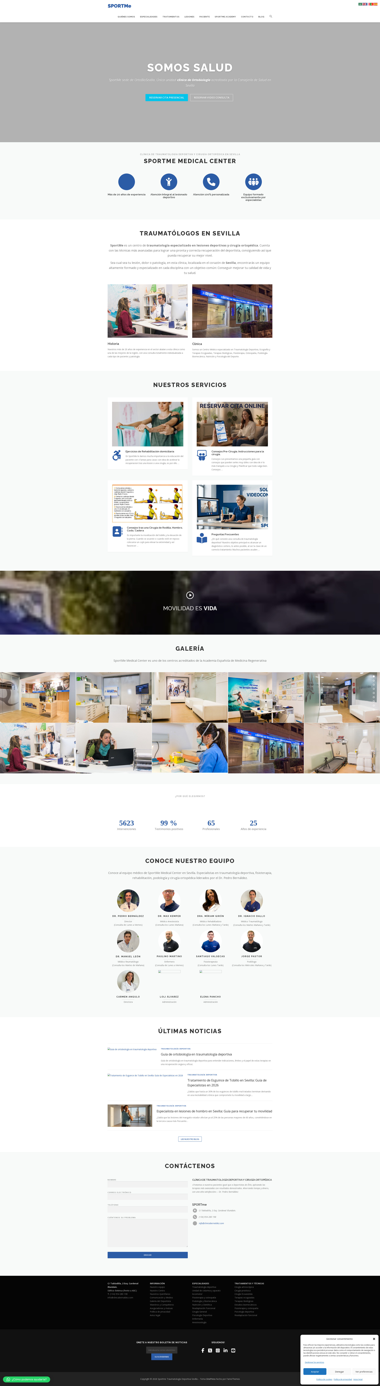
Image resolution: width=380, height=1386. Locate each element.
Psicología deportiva (244, 1311)
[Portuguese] (372, 4)
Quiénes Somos (126, 17)
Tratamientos (171, 17)
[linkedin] (225, 1350)
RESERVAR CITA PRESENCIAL (166, 97)
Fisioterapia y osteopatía (204, 1297)
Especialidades (148, 17)
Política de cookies (324, 1379)
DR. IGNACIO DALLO (251, 916)
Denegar (339, 1371)
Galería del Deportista (160, 1301)
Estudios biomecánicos (246, 1304)
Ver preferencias (364, 1371)
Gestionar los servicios (314, 1362)
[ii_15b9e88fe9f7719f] (266, 697)
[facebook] (202, 1350)
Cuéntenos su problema (122, 1217)
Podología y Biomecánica (204, 1301)
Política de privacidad (343, 1379)
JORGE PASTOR (251, 956)
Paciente (205, 17)
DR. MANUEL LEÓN (128, 956)
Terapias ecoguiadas (244, 1297)
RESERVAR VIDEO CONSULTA (211, 97)
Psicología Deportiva (202, 1315)
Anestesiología (199, 1322)
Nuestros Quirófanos (160, 1294)
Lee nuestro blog (190, 1139)
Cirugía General (199, 1311)
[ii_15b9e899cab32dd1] (114, 748)
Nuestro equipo (157, 1287)
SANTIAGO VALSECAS (210, 956)
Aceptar (315, 1371)
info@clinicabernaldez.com (211, 1223)
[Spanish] (376, 4)
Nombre (112, 1180)
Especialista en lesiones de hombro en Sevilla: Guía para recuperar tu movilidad (214, 1111)
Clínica (197, 344)
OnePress (211, 1379)
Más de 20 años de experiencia (126, 194)
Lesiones (189, 17)
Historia (113, 344)
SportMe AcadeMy (225, 17)
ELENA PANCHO (210, 996)
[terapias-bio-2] (190, 748)
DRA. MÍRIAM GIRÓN (210, 916)
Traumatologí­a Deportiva (176, 1049)
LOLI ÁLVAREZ (169, 996)
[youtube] (233, 1350)
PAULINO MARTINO (169, 956)
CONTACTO (247, 17)
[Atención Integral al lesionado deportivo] (169, 181)
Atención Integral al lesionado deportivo (169, 196)
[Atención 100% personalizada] (211, 181)
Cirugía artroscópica (244, 1287)
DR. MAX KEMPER (169, 916)
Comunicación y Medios (161, 1297)
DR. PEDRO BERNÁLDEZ (128, 916)
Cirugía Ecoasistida (243, 1294)
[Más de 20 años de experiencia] (126, 181)
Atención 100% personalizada (211, 194)
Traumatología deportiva (204, 1287)
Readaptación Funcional (203, 1308)
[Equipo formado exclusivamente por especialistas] (253, 181)
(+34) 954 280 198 (119, 1294)
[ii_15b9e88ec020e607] (190, 697)
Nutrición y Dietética (202, 1304)
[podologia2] (342, 748)
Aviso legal (357, 1379)
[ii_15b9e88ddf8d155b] (266, 748)
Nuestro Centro (157, 1290)
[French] (368, 4)
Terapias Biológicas (244, 1301)
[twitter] (210, 1350)
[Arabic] (360, 4)
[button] (374, 1338)
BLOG (261, 17)
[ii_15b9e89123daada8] (114, 697)
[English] (364, 4)
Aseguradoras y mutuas (161, 1308)
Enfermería (197, 1318)
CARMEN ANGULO (128, 996)
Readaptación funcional (246, 1315)
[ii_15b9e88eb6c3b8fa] (342, 697)
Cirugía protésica (243, 1290)
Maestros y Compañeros (162, 1304)
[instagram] (218, 1350)
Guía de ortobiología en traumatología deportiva (196, 1054)
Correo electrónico (119, 1192)
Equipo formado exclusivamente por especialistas (253, 197)
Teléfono (113, 1205)
